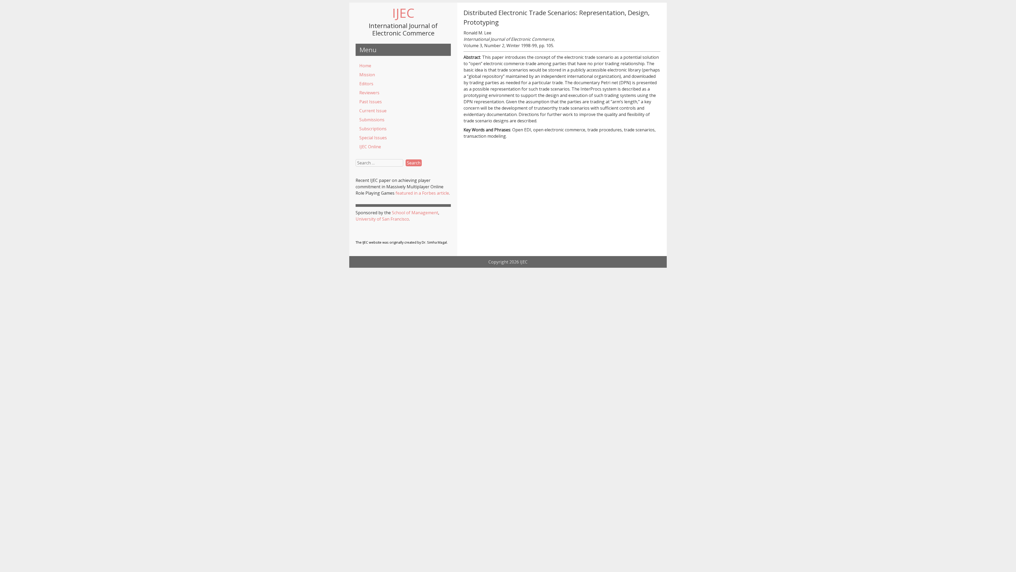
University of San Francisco (382, 219)
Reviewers (369, 93)
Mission (367, 75)
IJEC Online (370, 147)
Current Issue (373, 111)
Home (365, 66)
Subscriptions (373, 129)
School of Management (415, 213)
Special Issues (373, 138)
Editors (366, 84)
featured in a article (422, 193)
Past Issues (370, 102)
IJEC (403, 12)
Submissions (371, 120)
